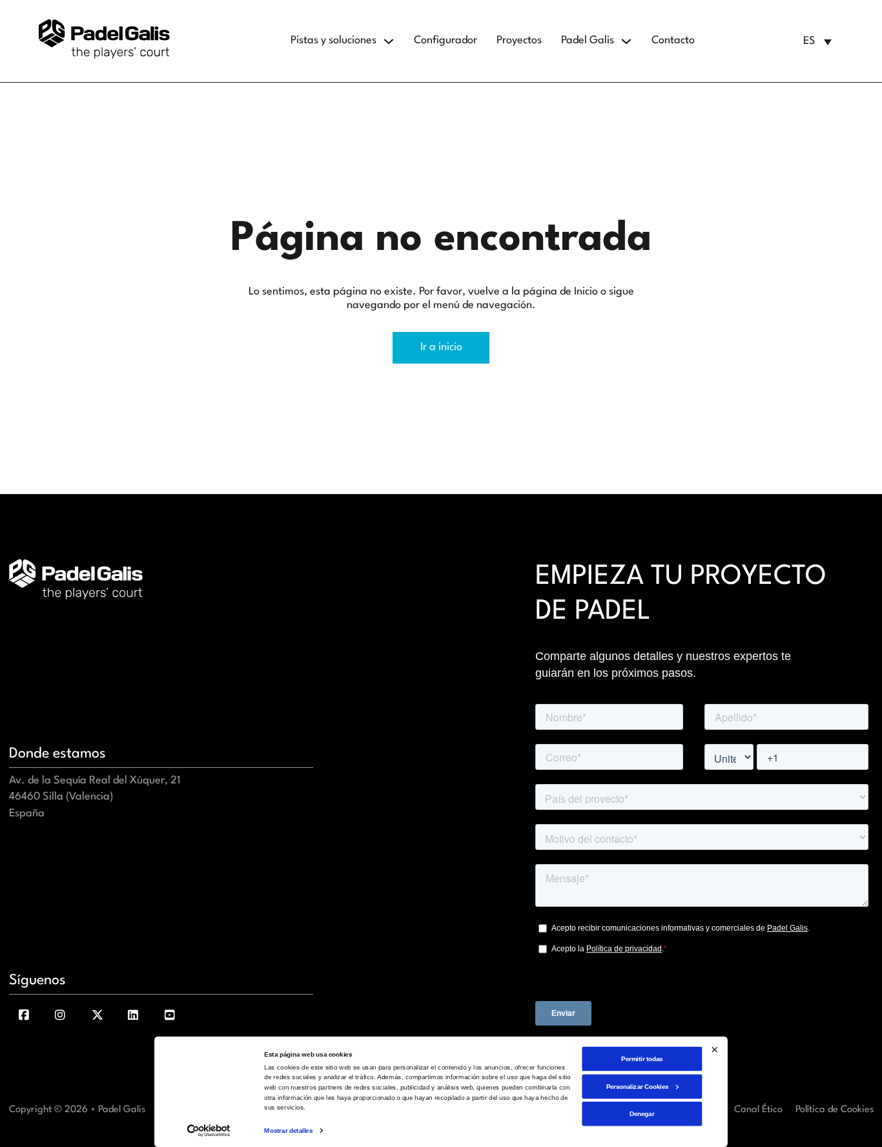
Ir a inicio (441, 347)
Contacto (673, 40)
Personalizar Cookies (637, 1086)
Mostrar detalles (288, 1130)
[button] (817, 41)
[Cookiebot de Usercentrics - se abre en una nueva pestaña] (208, 1130)
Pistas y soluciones (333, 40)
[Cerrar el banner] (714, 1049)
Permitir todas (641, 1058)
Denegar (642, 1113)
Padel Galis (587, 40)
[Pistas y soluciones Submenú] (389, 41)
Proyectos (519, 40)
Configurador (445, 40)
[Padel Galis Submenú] (626, 41)
